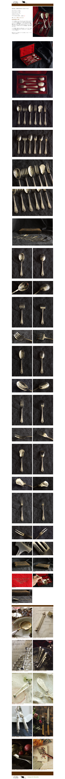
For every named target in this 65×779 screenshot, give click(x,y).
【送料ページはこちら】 (20, 17)
